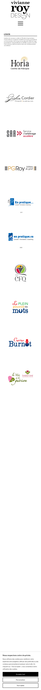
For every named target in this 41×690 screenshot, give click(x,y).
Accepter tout (20, 674)
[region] (20, 671)
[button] (20, 23)
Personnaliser (20, 680)
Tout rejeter (20, 685)
